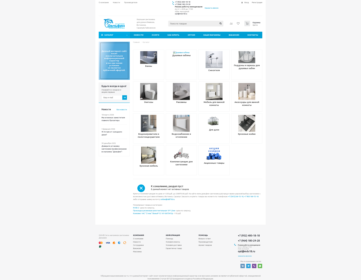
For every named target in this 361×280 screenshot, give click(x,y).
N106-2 (136, 208)
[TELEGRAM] (248, 266)
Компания (138, 235)
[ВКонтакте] (242, 266)
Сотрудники (138, 245)
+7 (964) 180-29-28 (182, 4)
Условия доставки (174, 245)
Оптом (191, 35)
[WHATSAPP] (260, 266)
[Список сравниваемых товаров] (231, 24)
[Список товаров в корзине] (252, 25)
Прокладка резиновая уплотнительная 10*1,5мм (154, 211)
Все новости (122, 109)
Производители (206, 242)
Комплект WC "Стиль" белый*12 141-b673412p (153, 213)
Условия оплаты (173, 242)
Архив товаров (205, 245)
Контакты (252, 35)
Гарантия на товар (174, 248)
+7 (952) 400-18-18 (182, 2)
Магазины (137, 252)
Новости (138, 35)
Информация (173, 235)
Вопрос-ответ (205, 239)
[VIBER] (254, 266)
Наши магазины (211, 35)
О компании (138, 239)
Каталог (108, 35)
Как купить (173, 35)
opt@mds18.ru (181, 14)
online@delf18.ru (168, 199)
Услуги (155, 35)
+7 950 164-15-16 (251, 196)
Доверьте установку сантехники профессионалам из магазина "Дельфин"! (114, 149)
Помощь (203, 235)
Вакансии (234, 35)
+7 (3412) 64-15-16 (235, 196)
